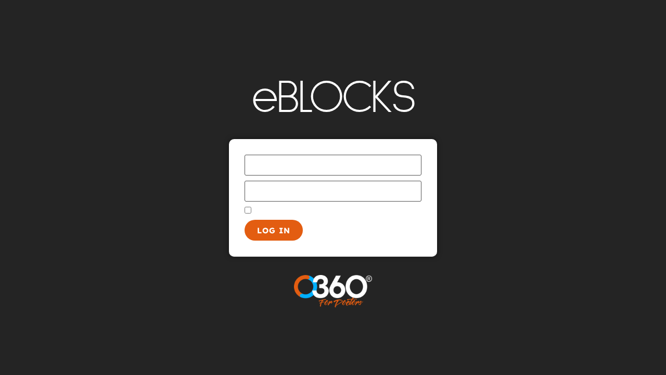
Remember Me (279, 211)
